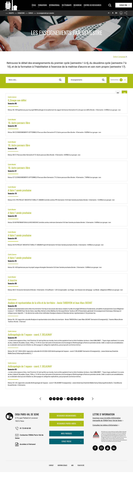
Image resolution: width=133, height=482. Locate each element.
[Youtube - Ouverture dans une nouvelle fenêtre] (107, 448)
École (34, 5)
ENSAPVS (11, 13)
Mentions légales (62, 465)
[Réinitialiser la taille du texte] (112, 13)
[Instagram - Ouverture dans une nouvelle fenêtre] (101, 448)
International (54, 5)
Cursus (30, 13)
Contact (51, 465)
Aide (72, 465)
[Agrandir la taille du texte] (116, 13)
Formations (42, 5)
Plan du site (81, 465)
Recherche (78, 5)
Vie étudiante (66, 5)
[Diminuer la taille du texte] (109, 13)
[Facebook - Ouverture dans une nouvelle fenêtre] (95, 448)
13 (82, 399)
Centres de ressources (92, 5)
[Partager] (125, 13)
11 (75, 399)
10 (72, 399)
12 (79, 399)
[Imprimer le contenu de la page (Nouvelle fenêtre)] (121, 13)
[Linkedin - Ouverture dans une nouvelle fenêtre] (113, 448)
